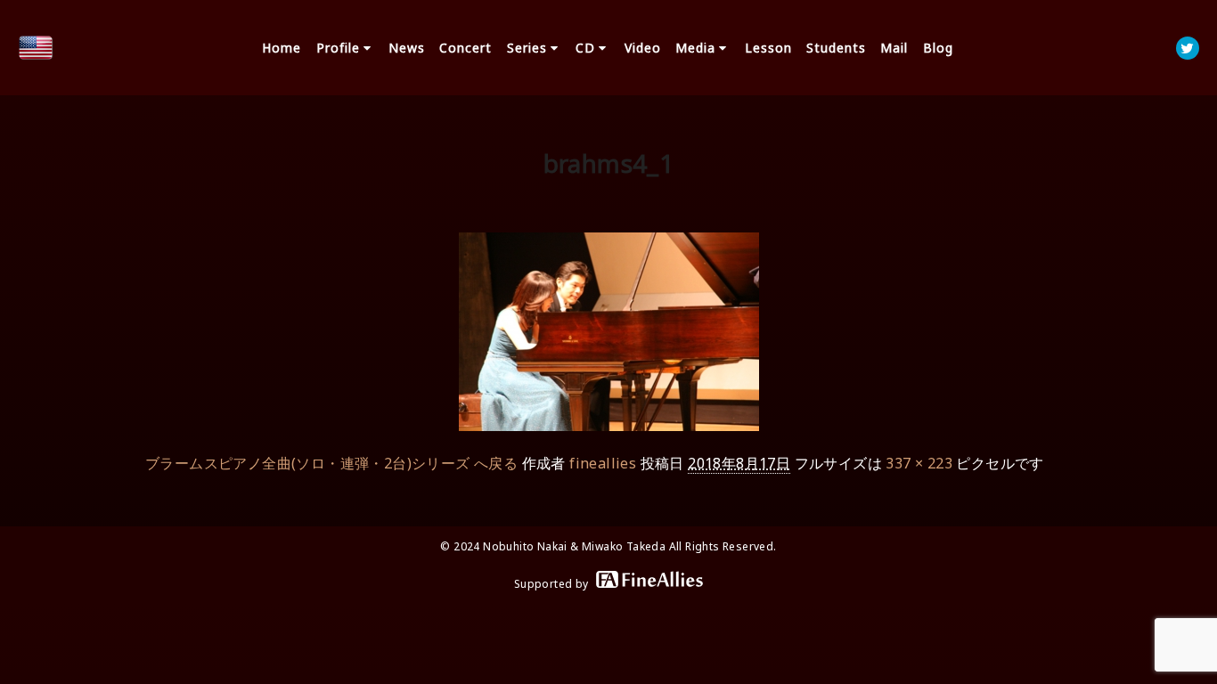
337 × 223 (919, 463)
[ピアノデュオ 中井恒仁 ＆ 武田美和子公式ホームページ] (35, 48)
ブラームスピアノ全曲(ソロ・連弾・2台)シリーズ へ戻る (331, 463)
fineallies (602, 463)
